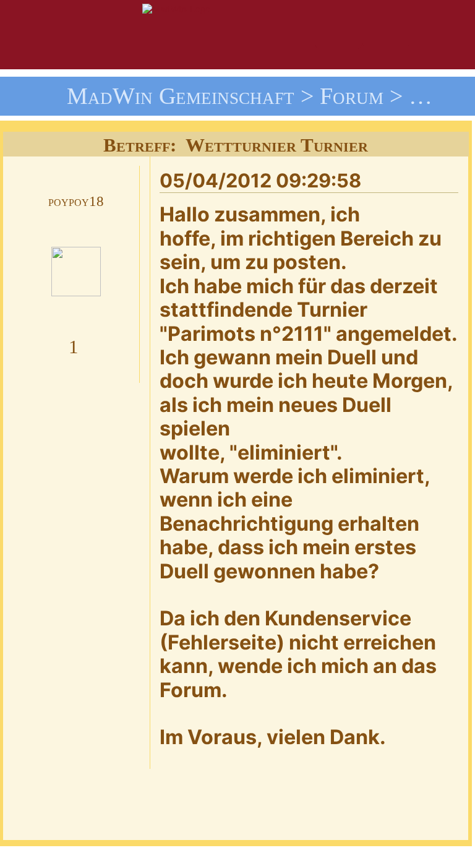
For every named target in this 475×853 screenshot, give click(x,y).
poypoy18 (76, 201)
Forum (351, 96)
